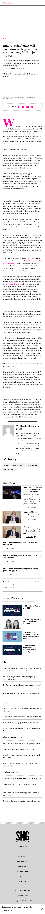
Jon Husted (32, 465)
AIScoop (22, 881)
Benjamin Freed (10, 69)
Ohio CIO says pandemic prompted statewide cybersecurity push (20, 570)
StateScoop (22, 871)
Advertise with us (22, 891)
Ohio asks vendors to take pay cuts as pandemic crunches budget (21, 583)
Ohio (6, 465)
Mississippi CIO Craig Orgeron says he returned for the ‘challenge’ (32, 648)
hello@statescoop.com (22, 900)
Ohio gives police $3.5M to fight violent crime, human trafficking (32, 489)
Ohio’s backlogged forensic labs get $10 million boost (31, 514)
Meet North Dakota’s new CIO (32, 607)
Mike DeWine (18, 465)
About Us (22, 846)
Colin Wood (31, 507)
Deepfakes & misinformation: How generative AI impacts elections (31, 635)
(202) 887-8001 (22, 895)
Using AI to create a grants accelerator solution (31, 621)
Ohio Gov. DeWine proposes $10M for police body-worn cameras (22, 556)
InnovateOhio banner (12, 284)
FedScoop (22, 856)
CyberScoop (22, 866)
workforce (9, 470)
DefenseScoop (22, 861)
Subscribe (7, 910)
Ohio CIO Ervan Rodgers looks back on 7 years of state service (21, 543)
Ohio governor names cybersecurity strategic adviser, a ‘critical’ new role (32, 530)
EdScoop (23, 876)
